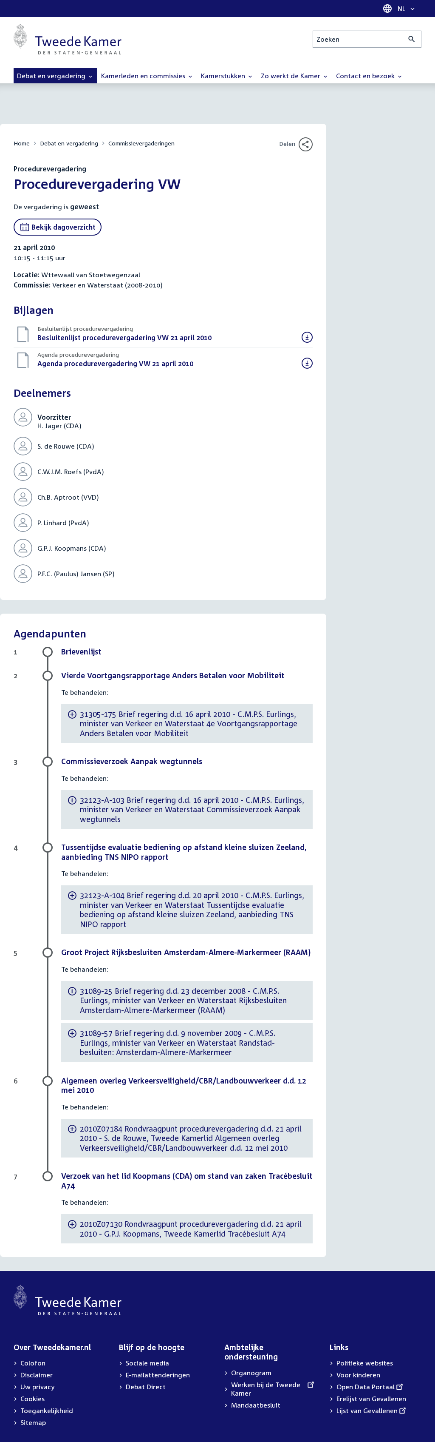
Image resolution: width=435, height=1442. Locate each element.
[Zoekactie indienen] (411, 39)
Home (22, 143)
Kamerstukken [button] (224, 75)
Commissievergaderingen (141, 143)
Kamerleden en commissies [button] (144, 75)
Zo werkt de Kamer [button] (291, 75)
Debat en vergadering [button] (52, 75)
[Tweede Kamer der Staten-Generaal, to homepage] (67, 39)
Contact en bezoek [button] (366, 75)
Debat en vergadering (69, 143)
